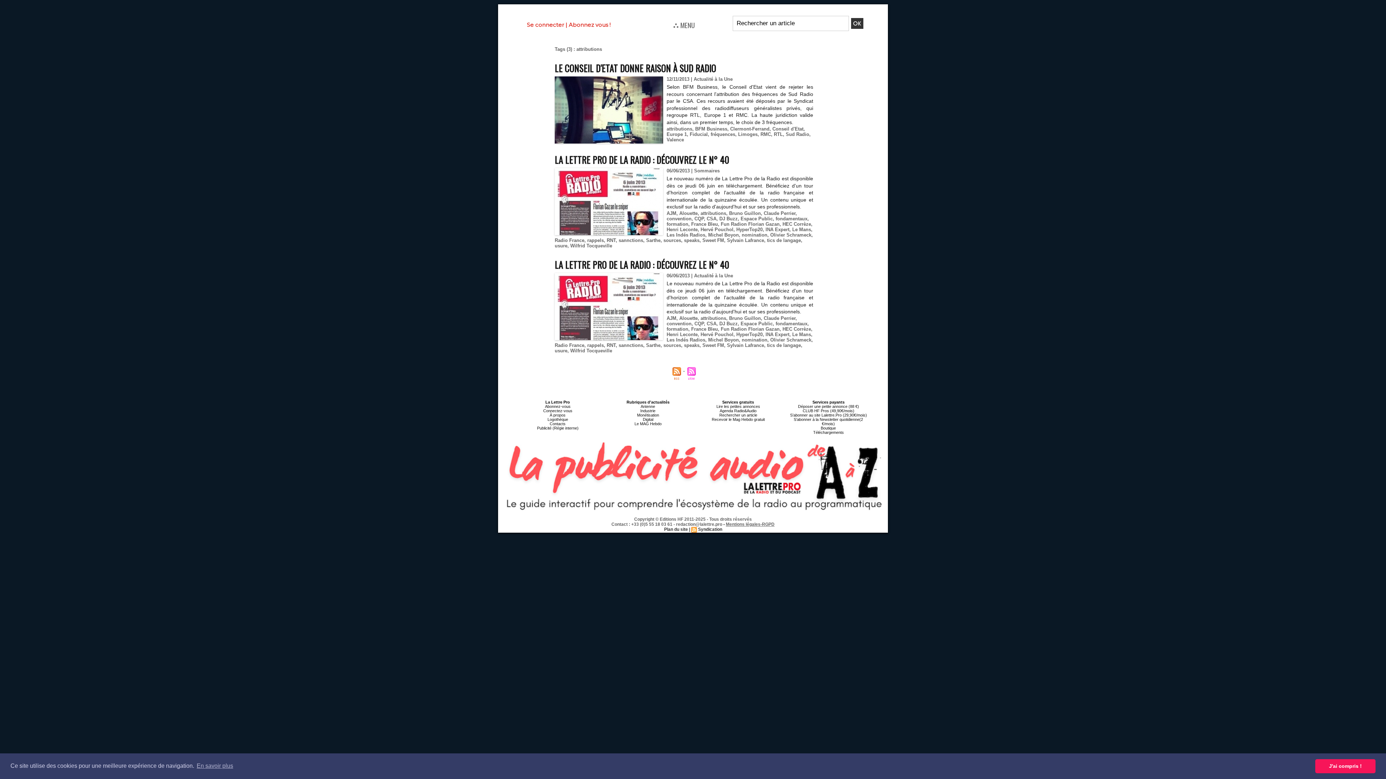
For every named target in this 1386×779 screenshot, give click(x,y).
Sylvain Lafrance (745, 240)
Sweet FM (713, 240)
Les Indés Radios (686, 235)
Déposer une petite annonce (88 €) (828, 406)
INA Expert (777, 229)
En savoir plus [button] (215, 766)
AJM (671, 213)
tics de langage (784, 240)
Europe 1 (677, 134)
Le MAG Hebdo (648, 424)
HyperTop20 (749, 229)
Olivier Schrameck (790, 235)
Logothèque (558, 419)
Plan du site (676, 529)
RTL (778, 134)
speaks (691, 240)
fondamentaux (791, 218)
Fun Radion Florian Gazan (750, 224)
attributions (679, 129)
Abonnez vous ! (590, 24)
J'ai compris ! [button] (1345, 766)
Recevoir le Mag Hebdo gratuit (738, 419)
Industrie (647, 411)
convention (679, 218)
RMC (765, 134)
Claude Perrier (780, 213)
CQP (699, 218)
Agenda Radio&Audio (738, 411)
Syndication (710, 529)
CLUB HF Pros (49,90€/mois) (828, 411)
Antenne (648, 406)
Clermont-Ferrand (750, 129)
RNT (611, 240)
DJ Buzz (728, 218)
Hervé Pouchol (717, 229)
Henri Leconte (682, 229)
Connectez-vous (557, 411)
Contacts (558, 424)
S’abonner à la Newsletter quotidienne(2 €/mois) (828, 421)
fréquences (723, 134)
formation (677, 224)
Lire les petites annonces (738, 406)
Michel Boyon (723, 235)
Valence (675, 139)
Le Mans (801, 229)
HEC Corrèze (797, 224)
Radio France (569, 240)
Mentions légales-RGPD (750, 524)
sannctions (631, 240)
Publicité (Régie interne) (558, 428)
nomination (754, 235)
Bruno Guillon (745, 213)
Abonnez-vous (558, 406)
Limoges (748, 134)
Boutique (828, 428)
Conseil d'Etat (787, 129)
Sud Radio (797, 134)
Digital (648, 419)
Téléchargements (828, 432)
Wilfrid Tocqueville (591, 245)
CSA (711, 218)
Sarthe (653, 240)
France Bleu (704, 224)
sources (672, 240)
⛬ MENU (684, 25)
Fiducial (699, 134)
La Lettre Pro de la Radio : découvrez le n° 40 (642, 159)
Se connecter (545, 24)
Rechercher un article (738, 415)
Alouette (688, 213)
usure (561, 245)
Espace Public (757, 218)
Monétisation (648, 415)
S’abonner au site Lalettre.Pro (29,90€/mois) (828, 415)
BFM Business (711, 129)
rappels (595, 240)
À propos (558, 415)
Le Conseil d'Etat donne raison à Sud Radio (635, 68)
